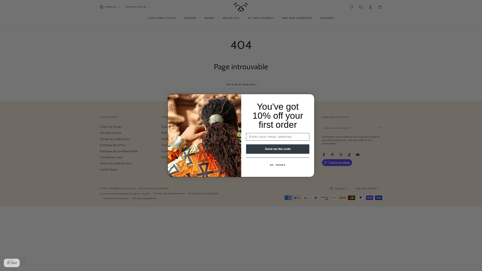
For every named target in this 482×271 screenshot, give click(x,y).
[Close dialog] (310, 98)
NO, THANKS (277, 165)
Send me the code (278, 149)
